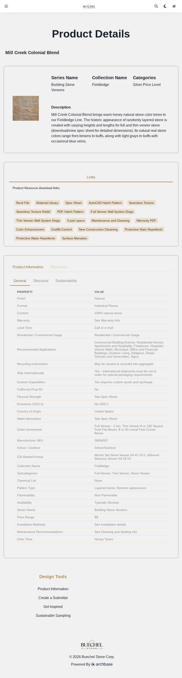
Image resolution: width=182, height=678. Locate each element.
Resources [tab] (58, 267)
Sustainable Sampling (53, 615)
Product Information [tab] (28, 267)
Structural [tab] (40, 281)
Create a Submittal (53, 598)
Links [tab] (91, 177)
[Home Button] (174, 6)
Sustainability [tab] (66, 281)
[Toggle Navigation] (6, 6)
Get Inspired (53, 607)
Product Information (53, 589)
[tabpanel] (91, 411)
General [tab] (20, 281)
